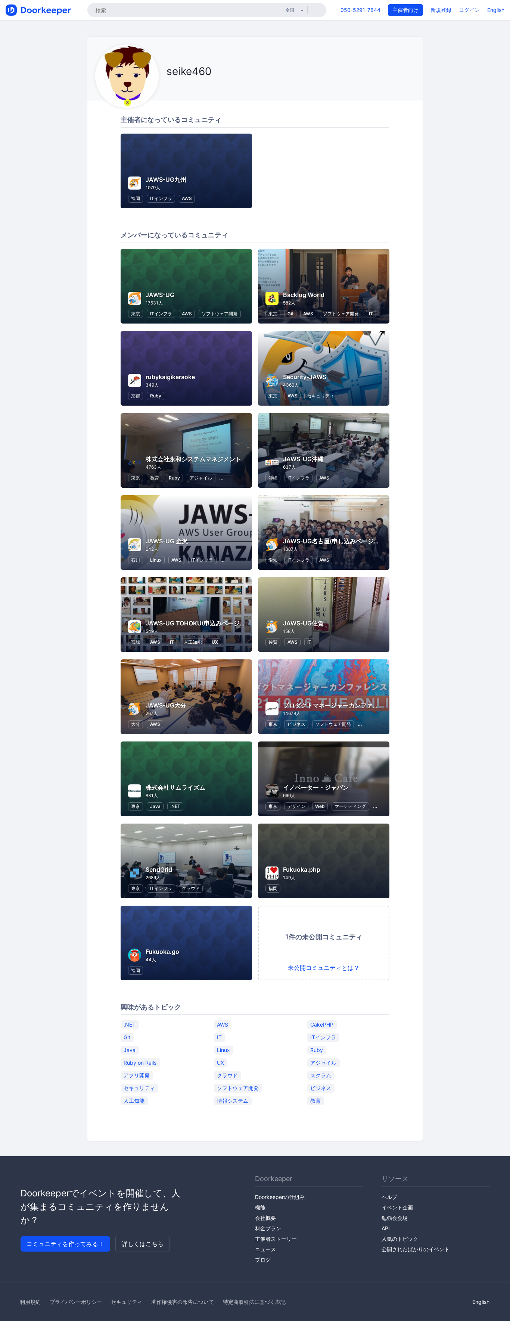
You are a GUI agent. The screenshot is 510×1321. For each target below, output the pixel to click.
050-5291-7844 (360, 10)
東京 (135, 313)
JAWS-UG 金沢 (167, 541)
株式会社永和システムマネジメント (193, 459)
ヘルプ (389, 1197)
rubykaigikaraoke (170, 377)
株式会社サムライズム (175, 787)
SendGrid (159, 869)
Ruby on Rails (140, 1062)
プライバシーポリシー (76, 1302)
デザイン (296, 806)
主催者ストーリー (276, 1239)
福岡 (135, 198)
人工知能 (193, 642)
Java (155, 806)
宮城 (135, 642)
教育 (154, 478)
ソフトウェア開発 (219, 313)
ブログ (263, 1259)
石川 (135, 560)
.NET (175, 806)
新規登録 (440, 10)
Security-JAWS (304, 377)
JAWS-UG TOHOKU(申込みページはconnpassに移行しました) (232, 623)
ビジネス (296, 724)
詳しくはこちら (143, 1243)
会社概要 (265, 1218)
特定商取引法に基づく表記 (254, 1302)
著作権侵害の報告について (182, 1302)
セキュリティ (320, 396)
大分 (135, 724)
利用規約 (30, 1302)
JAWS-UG (160, 295)
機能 (260, 1207)
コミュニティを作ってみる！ (65, 1243)
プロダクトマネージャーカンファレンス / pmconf (350, 705)
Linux (156, 560)
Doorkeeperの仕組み (280, 1197)
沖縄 (272, 478)
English (495, 10)
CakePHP (321, 1024)
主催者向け (405, 10)
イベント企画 (397, 1207)
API (386, 1228)
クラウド (191, 888)
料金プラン (268, 1228)
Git (290, 313)
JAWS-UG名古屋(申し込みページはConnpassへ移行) (356, 541)
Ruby (155, 396)
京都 (135, 396)
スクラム (320, 1075)
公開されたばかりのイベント (416, 1249)
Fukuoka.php (301, 869)
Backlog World (303, 295)
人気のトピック (400, 1239)
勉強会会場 (395, 1218)
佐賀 (272, 642)
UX (215, 642)
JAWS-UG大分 (166, 705)
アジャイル (201, 478)
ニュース (265, 1249)
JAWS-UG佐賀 (303, 623)
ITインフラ (161, 198)
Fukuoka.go (162, 951)
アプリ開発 (137, 1075)
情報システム (232, 1100)
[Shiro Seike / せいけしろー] (169, 88)
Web (320, 806)
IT (371, 313)
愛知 (272, 560)
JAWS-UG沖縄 (303, 459)
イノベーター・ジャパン (316, 787)
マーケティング (350, 806)
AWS (187, 198)
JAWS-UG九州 (166, 179)
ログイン (469, 10)
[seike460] (178, 88)
